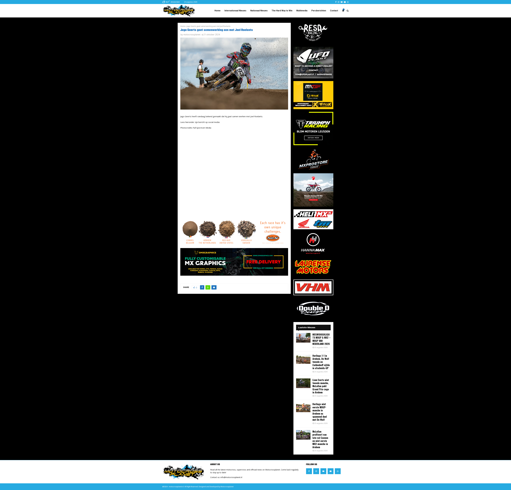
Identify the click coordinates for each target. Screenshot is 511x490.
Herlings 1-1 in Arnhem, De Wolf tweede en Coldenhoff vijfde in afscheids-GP (321, 362)
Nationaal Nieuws (259, 10)
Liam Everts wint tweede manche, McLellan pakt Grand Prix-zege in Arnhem (320, 386)
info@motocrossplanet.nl (231, 477)
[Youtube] (323, 471)
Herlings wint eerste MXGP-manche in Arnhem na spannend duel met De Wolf (319, 411)
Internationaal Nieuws (235, 10)
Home (218, 10)
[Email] (330, 471)
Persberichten (318, 10)
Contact (334, 10)
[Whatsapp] (338, 471)
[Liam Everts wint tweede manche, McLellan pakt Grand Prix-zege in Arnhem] (303, 383)
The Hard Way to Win (282, 10)
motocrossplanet (191, 34)
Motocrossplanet (227, 486)
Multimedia (301, 10)
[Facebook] (309, 471)
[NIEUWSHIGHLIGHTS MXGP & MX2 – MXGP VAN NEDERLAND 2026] (303, 338)
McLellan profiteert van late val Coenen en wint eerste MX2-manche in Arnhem (320, 439)
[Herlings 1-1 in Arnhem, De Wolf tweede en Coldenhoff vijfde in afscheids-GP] (303, 359)
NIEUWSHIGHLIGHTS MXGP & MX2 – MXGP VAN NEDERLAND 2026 (321, 339)
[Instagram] (316, 471)
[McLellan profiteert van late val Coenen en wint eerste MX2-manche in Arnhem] (303, 435)
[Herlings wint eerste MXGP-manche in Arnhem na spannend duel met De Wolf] (303, 407)
